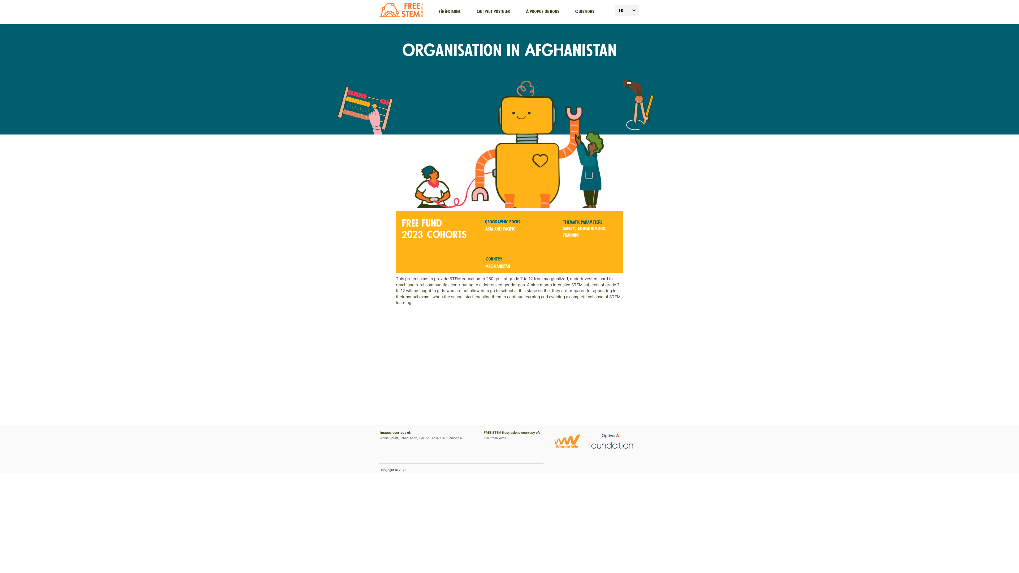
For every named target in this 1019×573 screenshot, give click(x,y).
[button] (542, 12)
